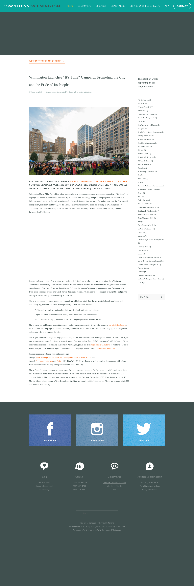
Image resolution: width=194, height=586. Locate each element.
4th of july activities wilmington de (150, 132)
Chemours (142, 236)
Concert (141, 254)
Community (50, 92)
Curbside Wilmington (146, 275)
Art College (142, 179)
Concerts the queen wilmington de (150, 257)
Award (141, 193)
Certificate (142, 232)
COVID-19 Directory (146, 229)
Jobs (114, 490)
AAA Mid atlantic (145, 164)
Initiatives (87, 92)
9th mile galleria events (146, 157)
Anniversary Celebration (147, 172)
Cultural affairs (144, 268)
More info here (79, 490)
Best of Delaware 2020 (146, 215)
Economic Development (66, 92)
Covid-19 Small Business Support (150, 261)
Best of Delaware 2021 (146, 218)
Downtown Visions (106, 523)
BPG (140, 197)
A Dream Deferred (145, 161)
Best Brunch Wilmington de (148, 211)
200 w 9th (142, 121)
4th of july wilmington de (147, 143)
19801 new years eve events (148, 114)
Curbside (142, 272)
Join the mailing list (115, 486)
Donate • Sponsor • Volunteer (114, 482)
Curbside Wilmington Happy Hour (150, 279)
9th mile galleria (144, 154)
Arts (140, 182)
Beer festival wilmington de (148, 207)
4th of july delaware (145, 136)
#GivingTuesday (144, 100)
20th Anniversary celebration (148, 125)
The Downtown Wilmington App (97, 32)
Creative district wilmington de (149, 265)
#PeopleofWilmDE (145, 107)
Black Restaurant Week (146, 225)
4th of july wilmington (146, 139)
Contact (182, 6)
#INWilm (142, 104)
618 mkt (141, 150)
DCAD (141, 283)
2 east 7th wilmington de (147, 118)
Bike (140, 222)
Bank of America (144, 204)
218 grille (142, 129)
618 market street (144, 147)
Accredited (142, 168)
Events (79, 92)
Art (140, 175)
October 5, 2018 (35, 92)
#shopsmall (142, 111)
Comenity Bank (144, 247)
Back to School (144, 200)
